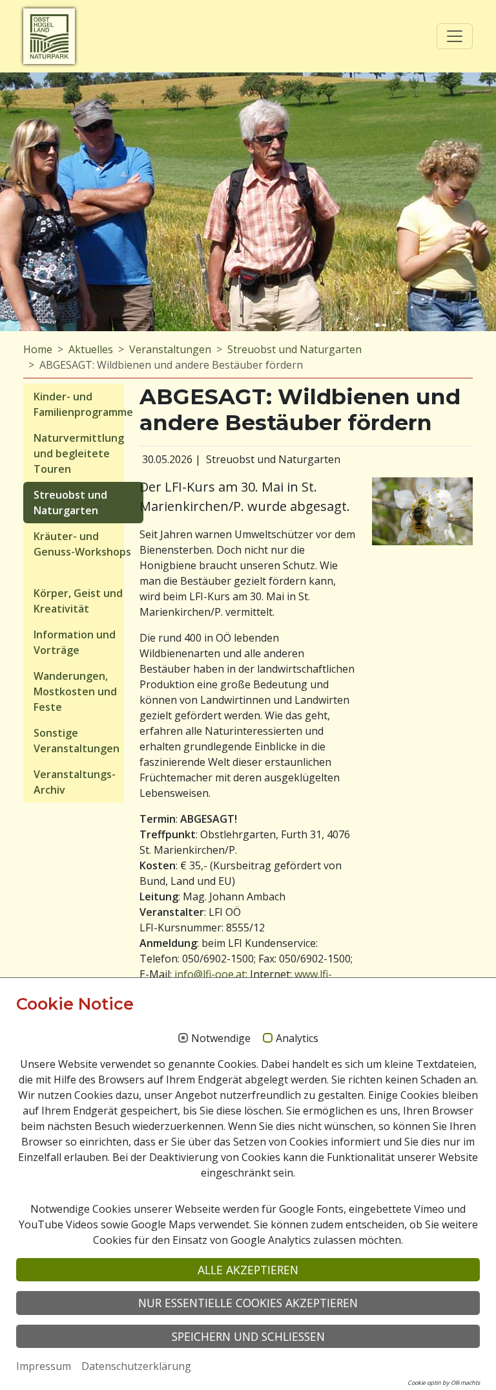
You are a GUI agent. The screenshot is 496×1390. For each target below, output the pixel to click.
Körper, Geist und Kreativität (78, 601)
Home (37, 349)
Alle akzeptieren (248, 1269)
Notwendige (221, 1039)
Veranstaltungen (170, 349)
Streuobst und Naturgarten (294, 349)
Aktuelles (90, 349)
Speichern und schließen (248, 1336)
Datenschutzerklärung (136, 1366)
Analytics (297, 1039)
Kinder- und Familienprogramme (83, 404)
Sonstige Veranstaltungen (76, 740)
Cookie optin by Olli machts (444, 1382)
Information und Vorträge (75, 642)
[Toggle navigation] (455, 36)
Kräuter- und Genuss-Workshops (82, 544)
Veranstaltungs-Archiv (75, 782)
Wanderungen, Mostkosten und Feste (75, 691)
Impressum (43, 1366)
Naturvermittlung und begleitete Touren (79, 453)
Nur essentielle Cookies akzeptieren (248, 1302)
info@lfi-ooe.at (209, 974)
